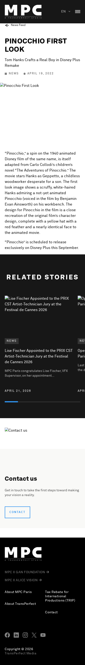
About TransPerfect (20, 604)
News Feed (18, 25)
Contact (17, 512)
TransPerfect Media (20, 653)
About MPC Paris (18, 592)
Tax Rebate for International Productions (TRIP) (60, 596)
